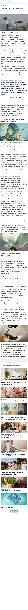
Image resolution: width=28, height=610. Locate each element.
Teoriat (3, 505)
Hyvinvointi (3, 5)
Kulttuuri (3, 416)
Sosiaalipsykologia (5, 489)
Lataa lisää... (14, 511)
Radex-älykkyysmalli (7, 507)
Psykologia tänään (5, 381)
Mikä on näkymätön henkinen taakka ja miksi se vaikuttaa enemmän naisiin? (13, 455)
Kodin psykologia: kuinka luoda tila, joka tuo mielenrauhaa (14, 383)
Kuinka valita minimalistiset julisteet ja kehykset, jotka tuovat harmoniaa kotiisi (13, 418)
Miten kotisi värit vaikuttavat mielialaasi (13, 401)
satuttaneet (10, 55)
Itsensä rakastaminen (7, 191)
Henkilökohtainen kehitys (7, 434)
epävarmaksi (8, 151)
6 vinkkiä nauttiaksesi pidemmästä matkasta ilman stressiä (12, 473)
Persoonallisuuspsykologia (8, 452)
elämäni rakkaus (8, 35)
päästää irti (23, 154)
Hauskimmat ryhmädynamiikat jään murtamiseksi (12, 436)
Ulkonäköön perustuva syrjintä (11, 491)
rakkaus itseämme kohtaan (11, 102)
